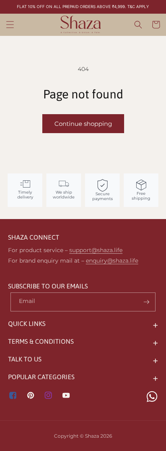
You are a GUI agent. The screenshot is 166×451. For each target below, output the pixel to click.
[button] (10, 24)
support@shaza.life (95, 250)
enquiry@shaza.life (112, 260)
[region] (83, 7)
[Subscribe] (146, 301)
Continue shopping (83, 123)
